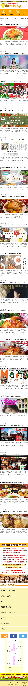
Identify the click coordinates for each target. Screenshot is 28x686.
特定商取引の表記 (6, 607)
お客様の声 (4, 629)
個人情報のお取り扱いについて (10, 612)
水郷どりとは (10, 684)
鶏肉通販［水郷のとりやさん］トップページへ (10, 18)
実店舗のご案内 (17, 684)
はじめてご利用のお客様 (8, 590)
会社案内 (3, 618)
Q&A (2, 601)
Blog (4, 636)
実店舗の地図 (5, 623)
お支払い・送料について (8, 596)
